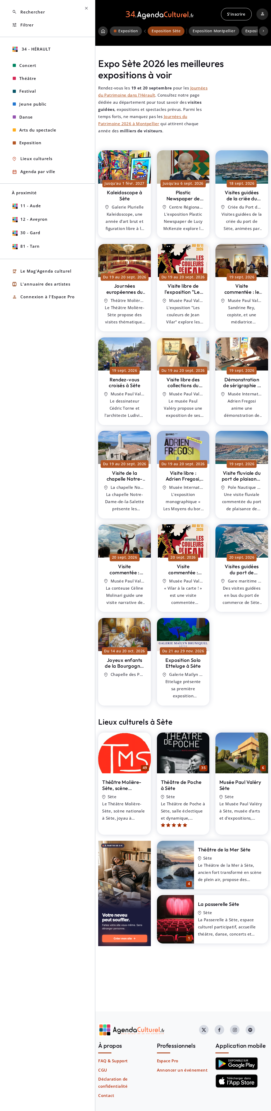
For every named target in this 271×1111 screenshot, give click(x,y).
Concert (27, 65)
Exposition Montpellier (214, 31)
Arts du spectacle (37, 130)
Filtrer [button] (23, 25)
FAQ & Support (113, 1060)
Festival (27, 91)
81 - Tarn (30, 246)
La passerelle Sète (218, 904)
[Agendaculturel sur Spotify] (250, 1030)
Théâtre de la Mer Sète (224, 849)
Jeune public (32, 104)
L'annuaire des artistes (41, 284)
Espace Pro (167, 1060)
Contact (106, 1095)
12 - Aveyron (34, 219)
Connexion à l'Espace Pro (43, 297)
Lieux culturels (32, 159)
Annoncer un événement (182, 1070)
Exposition (30, 142)
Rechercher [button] (28, 12)
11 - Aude (30, 205)
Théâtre (27, 78)
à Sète (124, 195)
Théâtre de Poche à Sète (181, 785)
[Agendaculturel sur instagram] (235, 1030)
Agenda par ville (33, 172)
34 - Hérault (35, 49)
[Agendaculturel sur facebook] (219, 1030)
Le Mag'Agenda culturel (41, 271)
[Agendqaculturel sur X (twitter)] (204, 1030)
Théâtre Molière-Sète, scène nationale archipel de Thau (122, 791)
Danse (26, 117)
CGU (102, 1070)
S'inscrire (236, 14)
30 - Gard (30, 232)
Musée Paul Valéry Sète (240, 785)
